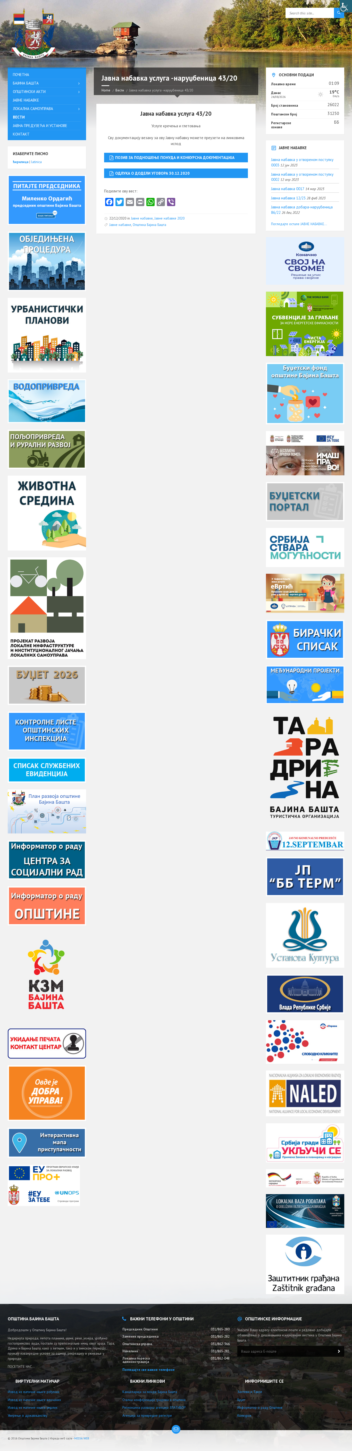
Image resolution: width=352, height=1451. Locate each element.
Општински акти (29, 91)
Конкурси (244, 1415)
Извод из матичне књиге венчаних (34, 1400)
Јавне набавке (142, 218)
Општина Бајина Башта (149, 225)
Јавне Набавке (26, 100)
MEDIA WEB (81, 1438)
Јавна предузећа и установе (40, 125)
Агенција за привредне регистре (147, 1415)
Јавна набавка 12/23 (288, 198)
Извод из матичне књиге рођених (34, 1392)
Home (106, 90)
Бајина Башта (26, 83)
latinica (36, 162)
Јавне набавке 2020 (169, 218)
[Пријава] (339, 1351)
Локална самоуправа (33, 108)
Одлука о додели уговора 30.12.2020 (152, 173)
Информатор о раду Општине (259, 1407)
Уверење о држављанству (27, 1415)
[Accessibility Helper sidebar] (346, 6)
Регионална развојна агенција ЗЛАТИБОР (154, 1407)
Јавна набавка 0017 (287, 188)
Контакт (21, 134)
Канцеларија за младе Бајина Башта (149, 1392)
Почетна (21, 74)
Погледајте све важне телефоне (148, 1370)
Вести (119, 90)
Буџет (241, 1400)
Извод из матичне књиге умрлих (32, 1407)
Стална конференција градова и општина (154, 1400)
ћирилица (20, 162)
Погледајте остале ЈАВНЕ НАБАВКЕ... (299, 224)
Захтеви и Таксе (249, 1392)
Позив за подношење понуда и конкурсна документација (174, 157)
